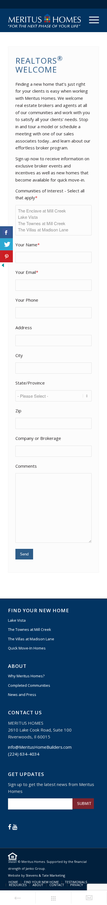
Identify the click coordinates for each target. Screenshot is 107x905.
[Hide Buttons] (3, 266)
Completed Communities (29, 685)
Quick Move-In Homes (27, 648)
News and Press (22, 694)
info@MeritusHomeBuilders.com (40, 747)
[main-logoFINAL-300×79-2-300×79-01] (44, 20)
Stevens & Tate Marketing (45, 875)
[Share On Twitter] (6, 244)
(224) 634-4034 (23, 754)
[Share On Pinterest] (6, 256)
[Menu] (91, 20)
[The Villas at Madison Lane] (53, 230)
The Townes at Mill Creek (29, 629)
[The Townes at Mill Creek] (53, 223)
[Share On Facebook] (6, 232)
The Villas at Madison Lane (31, 638)
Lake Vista (17, 620)
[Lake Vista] (53, 217)
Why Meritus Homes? (26, 675)
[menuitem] (91, 20)
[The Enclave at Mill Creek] (53, 211)
